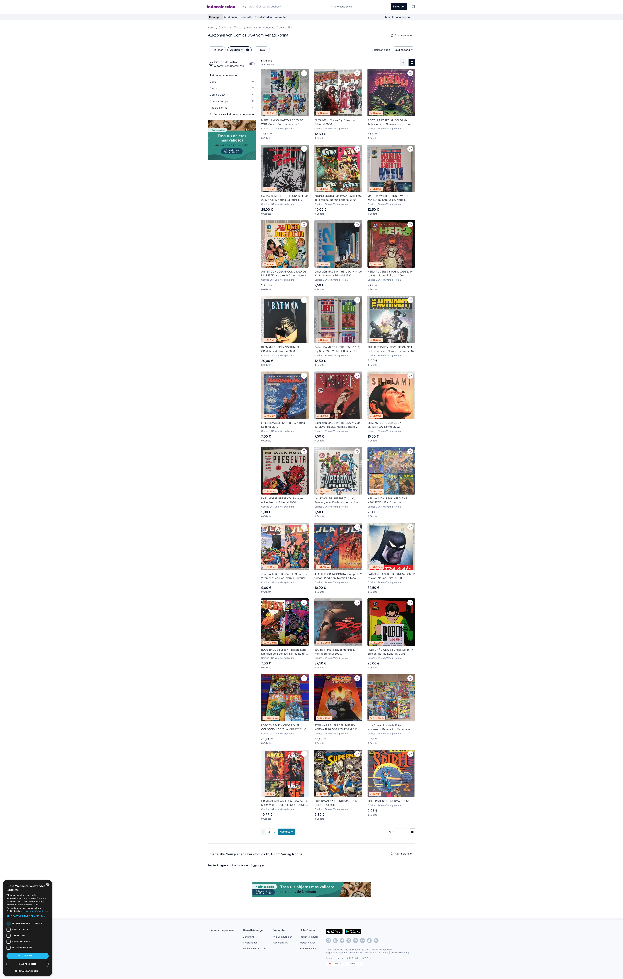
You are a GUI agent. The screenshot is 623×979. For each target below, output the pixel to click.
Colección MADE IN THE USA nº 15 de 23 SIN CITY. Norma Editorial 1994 (284, 197)
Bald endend (403, 49)
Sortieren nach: (381, 49)
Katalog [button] (214, 17)
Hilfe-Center (307, 930)
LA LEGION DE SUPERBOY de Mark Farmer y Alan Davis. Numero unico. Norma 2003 (336, 500)
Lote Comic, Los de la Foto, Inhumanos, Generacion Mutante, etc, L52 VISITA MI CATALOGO (390, 727)
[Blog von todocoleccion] (376, 940)
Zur (390, 832)
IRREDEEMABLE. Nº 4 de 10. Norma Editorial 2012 (283, 424)
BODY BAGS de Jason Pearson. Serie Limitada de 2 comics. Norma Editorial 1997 (284, 652)
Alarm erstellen (404, 35)
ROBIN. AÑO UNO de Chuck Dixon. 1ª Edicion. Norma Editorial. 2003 (390, 651)
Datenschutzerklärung (377, 952)
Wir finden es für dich (254, 948)
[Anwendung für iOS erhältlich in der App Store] (334, 931)
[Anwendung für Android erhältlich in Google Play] (353, 931)
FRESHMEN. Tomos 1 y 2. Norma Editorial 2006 (334, 122)
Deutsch (336, 963)
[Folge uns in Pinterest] (355, 940)
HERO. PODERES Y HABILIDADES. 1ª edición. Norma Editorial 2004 (389, 273)
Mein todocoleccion (397, 17)
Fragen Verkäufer (309, 936)
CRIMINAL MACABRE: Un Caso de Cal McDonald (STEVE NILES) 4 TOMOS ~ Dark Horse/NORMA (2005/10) (284, 803)
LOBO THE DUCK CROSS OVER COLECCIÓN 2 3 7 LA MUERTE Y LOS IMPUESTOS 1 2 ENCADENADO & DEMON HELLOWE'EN (284, 727)
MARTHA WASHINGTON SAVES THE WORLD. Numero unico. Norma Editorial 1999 (389, 198)
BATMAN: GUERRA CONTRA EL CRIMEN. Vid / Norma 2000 (280, 349)
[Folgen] (304, 73)
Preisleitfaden (263, 17)
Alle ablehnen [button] (27, 964)
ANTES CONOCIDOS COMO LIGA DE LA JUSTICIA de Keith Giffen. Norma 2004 (283, 273)
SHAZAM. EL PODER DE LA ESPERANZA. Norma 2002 (384, 424)
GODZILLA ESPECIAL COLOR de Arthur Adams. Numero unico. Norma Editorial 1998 (390, 122)
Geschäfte (245, 17)
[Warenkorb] (413, 6)
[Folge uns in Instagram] (328, 940)
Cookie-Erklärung (400, 952)
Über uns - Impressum (221, 930)
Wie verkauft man (282, 936)
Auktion (235, 49)
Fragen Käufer (307, 942)
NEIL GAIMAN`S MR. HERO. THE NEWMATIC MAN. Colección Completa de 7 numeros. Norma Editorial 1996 (387, 500)
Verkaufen (281, 17)
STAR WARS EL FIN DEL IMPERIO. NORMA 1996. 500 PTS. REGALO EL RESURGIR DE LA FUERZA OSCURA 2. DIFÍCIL (337, 727)
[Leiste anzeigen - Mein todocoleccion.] (413, 17)
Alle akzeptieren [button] (27, 955)
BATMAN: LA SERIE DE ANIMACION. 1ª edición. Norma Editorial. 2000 (391, 576)
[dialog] (27, 928)
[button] (27, 916)
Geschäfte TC (280, 942)
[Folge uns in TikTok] (369, 940)
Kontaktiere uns (308, 948)
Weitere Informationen (37, 911)
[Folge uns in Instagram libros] (335, 940)
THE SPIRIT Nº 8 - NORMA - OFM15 (389, 801)
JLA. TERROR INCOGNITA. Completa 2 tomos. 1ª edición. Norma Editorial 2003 (338, 576)
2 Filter (218, 49)
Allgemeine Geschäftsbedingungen (344, 952)
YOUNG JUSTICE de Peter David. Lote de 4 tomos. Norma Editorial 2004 (338, 197)
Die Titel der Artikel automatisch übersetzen (229, 64)
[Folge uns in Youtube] (362, 940)
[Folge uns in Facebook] (342, 940)
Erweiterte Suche (343, 6)
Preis (262, 49)
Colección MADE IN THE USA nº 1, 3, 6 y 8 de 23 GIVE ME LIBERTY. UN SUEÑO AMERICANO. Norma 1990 (337, 349)
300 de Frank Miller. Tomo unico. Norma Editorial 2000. (334, 651)
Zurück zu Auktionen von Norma (234, 114)
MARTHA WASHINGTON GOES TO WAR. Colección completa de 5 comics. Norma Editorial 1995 (282, 122)
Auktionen (230, 17)
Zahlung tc (248, 936)
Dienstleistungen (253, 930)
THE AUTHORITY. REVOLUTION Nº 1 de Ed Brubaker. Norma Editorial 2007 (390, 349)
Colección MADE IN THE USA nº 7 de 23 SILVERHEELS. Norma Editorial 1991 (337, 425)
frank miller (258, 865)
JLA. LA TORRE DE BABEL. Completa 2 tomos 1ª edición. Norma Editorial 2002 (284, 576)
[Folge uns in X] (348, 940)
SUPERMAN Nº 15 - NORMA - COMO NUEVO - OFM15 (337, 802)
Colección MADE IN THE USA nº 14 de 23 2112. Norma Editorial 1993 (338, 273)
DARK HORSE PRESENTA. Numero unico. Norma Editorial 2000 (282, 500)
